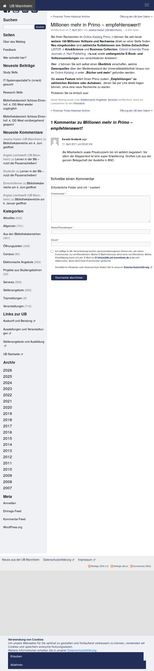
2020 (7, 407)
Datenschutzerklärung (136, 267)
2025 (7, 376)
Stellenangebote (13, 290)
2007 (7, 487)
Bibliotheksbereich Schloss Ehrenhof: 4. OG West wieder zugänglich (24, 104)
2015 (7, 438)
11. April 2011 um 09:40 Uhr (77, 144)
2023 (7, 388)
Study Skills (10, 72)
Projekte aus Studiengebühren (22, 270)
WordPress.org (12, 527)
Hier (54, 64)
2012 (7, 456)
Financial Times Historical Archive (71, 16)
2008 (7, 481)
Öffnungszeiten (12, 246)
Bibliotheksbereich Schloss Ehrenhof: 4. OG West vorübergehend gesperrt (24, 120)
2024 (7, 382)
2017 (7, 425)
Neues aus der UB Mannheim (21, 559)
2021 (7, 400)
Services (112, 99)
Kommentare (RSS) (142, 566)
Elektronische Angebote (94, 99)
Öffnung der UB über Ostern (135, 16)
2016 (7, 432)
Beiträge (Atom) (121, 566)
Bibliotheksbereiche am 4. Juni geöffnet (24, 185)
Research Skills (13, 92)
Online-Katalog (64, 72)
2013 (7, 450)
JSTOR (56, 49)
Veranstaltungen (13, 306)
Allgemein (9, 226)
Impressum (85, 559)
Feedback (9, 50)
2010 (7, 469)
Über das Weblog (14, 42)
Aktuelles (9, 218)
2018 (7, 419)
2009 (7, 475)
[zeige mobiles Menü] (147, 5)
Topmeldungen (12, 298)
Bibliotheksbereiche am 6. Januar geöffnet (24, 201)
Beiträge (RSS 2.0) (100, 566)
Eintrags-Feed (12, 511)
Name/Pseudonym (62, 227)
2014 (7, 444)
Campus (8, 254)
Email (55, 240)
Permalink (79, 103)
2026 (7, 370)
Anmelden (9, 503)
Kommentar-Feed (14, 519)
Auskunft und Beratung (17, 321)
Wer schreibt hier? (14, 58)
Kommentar (58, 193)
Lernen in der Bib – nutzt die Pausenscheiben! (21, 161)
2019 (7, 413)
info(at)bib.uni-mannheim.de (113, 257)
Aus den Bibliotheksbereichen (22, 234)
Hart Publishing (77, 54)
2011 (7, 462)
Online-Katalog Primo (96, 37)
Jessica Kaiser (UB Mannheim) (105, 29)
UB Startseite (11, 354)
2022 (7, 394)
